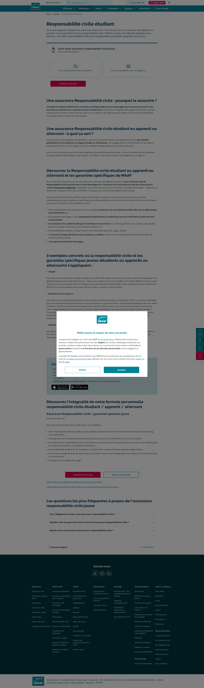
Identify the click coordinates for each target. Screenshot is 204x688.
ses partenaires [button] (107, 339)
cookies (138, 359)
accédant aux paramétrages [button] (79, 359)
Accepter (121, 370)
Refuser (82, 370)
